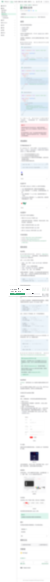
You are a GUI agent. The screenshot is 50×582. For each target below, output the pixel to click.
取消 (33, 293)
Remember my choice (16, 291)
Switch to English (17, 293)
